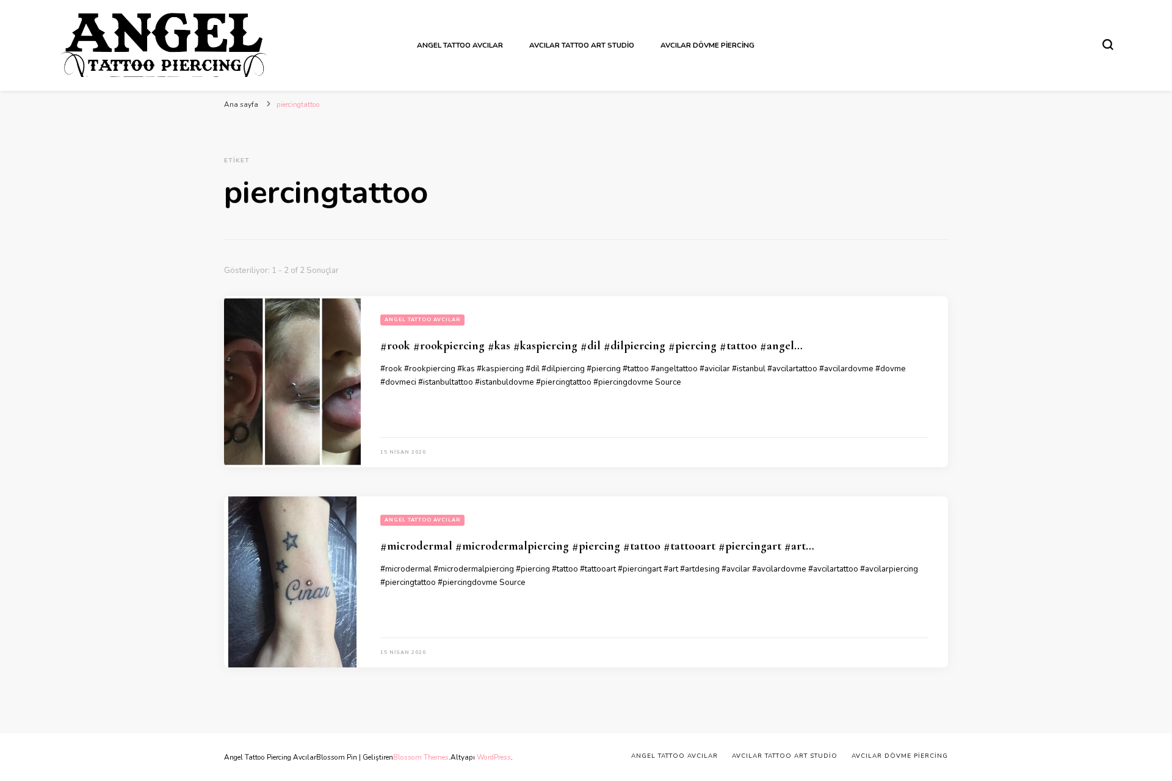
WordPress (494, 757)
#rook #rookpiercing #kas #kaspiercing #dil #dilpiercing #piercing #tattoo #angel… (591, 345)
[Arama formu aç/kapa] (1107, 44)
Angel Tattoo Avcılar (460, 45)
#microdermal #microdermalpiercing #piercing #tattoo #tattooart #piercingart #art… (597, 546)
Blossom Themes (421, 757)
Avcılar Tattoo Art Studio (581, 45)
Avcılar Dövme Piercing (707, 45)
